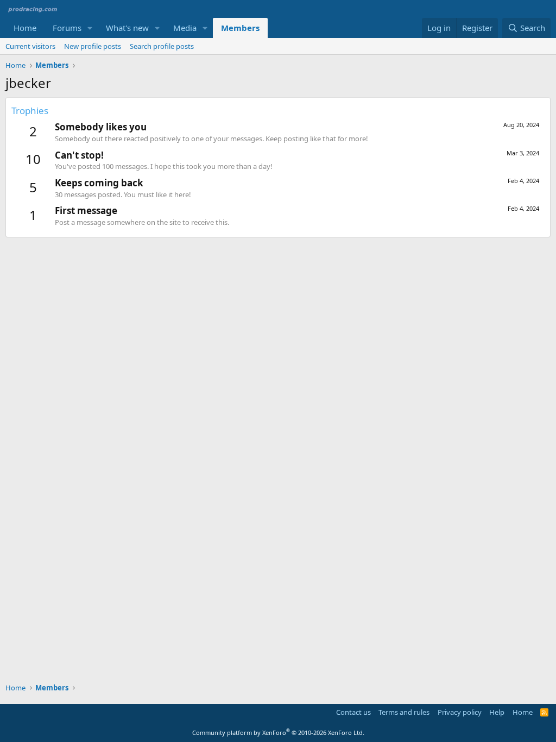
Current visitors (30, 46)
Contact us (353, 712)
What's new (127, 27)
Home (25, 27)
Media (185, 27)
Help (496, 712)
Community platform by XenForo (278, 732)
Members (240, 27)
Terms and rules (403, 712)
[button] (90, 28)
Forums (67, 27)
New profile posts (92, 46)
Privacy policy (460, 712)
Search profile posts (162, 46)
